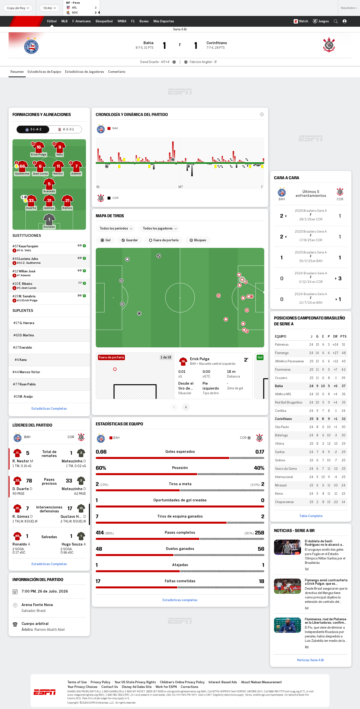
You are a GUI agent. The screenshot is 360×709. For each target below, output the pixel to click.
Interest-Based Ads (223, 682)
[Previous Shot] (174, 407)
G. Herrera (27, 323)
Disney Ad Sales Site (137, 687)
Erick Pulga (29, 300)
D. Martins (27, 335)
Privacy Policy (100, 682)
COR (115, 198)
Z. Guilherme (32, 263)
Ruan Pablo (28, 384)
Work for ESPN (166, 687)
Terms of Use (77, 682)
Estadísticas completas (180, 600)
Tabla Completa (311, 516)
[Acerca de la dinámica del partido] (262, 114)
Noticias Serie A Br (310, 660)
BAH (115, 128)
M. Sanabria (27, 296)
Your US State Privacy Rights (135, 682)
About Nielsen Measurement (261, 682)
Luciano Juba (28, 259)
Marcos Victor (30, 372)
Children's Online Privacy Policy (182, 682)
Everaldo (26, 347)
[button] (336, 21)
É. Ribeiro (25, 284)
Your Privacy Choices (82, 687)
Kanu (23, 360)
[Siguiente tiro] (186, 407)
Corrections (189, 687)
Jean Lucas (28, 288)
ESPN (26, 21)
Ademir (26, 275)
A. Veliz (26, 250)
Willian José (27, 271)
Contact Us (109, 687)
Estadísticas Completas (49, 408)
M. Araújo (26, 396)
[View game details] (311, 215)
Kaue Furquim (28, 246)
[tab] (33, 129)
